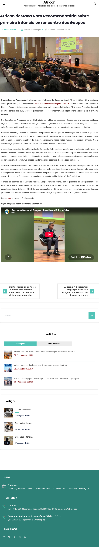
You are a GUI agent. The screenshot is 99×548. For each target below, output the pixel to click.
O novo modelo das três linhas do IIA (24, 409)
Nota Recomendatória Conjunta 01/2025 (52, 103)
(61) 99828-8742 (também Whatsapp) (26, 519)
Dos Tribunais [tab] (54, 343)
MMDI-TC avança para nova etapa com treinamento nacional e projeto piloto (47, 378)
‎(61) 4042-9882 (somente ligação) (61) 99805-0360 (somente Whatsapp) (43, 509)
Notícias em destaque (32, 30)
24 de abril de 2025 (8, 30)
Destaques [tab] (20, 343)
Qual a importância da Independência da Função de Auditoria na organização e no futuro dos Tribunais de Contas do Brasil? (24, 437)
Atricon (49, 2)
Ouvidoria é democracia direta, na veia (24, 423)
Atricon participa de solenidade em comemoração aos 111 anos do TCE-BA (45, 352)
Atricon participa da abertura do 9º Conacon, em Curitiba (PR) (40, 365)
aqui (9, 198)
